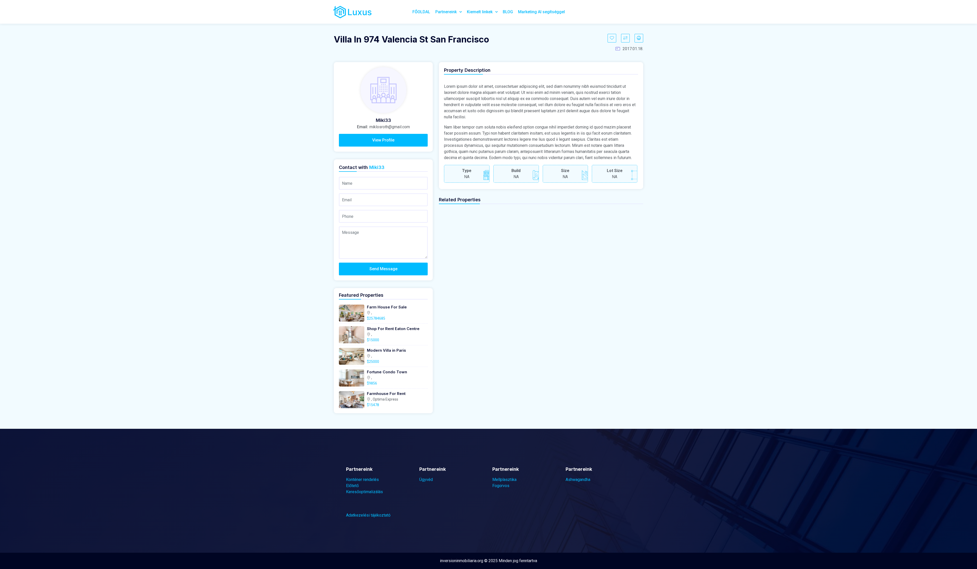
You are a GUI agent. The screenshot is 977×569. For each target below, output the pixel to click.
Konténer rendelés (362, 479)
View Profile (383, 140)
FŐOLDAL (421, 11)
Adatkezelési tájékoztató (368, 515)
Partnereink (446, 11)
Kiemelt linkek (480, 11)
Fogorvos (500, 485)
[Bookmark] (612, 38)
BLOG (508, 11)
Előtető (352, 485)
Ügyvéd (426, 479)
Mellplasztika (504, 479)
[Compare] (625, 38)
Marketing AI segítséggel (541, 11)
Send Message (383, 268)
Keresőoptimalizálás (364, 491)
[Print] (639, 38)
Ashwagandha (578, 479)
